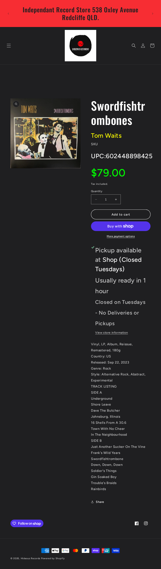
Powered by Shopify (53, 558)
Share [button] (100, 502)
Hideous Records (30, 558)
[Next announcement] (152, 13)
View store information (111, 332)
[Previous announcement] (8, 13)
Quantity (96, 191)
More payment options (121, 236)
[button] (8, 45)
